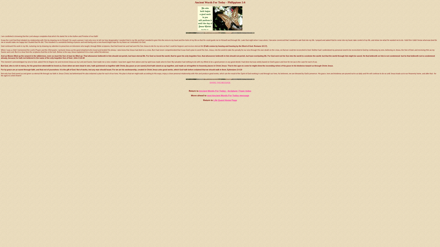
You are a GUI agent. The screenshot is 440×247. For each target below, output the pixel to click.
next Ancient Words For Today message (228, 95)
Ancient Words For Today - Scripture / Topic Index (225, 91)
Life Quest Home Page (225, 100)
